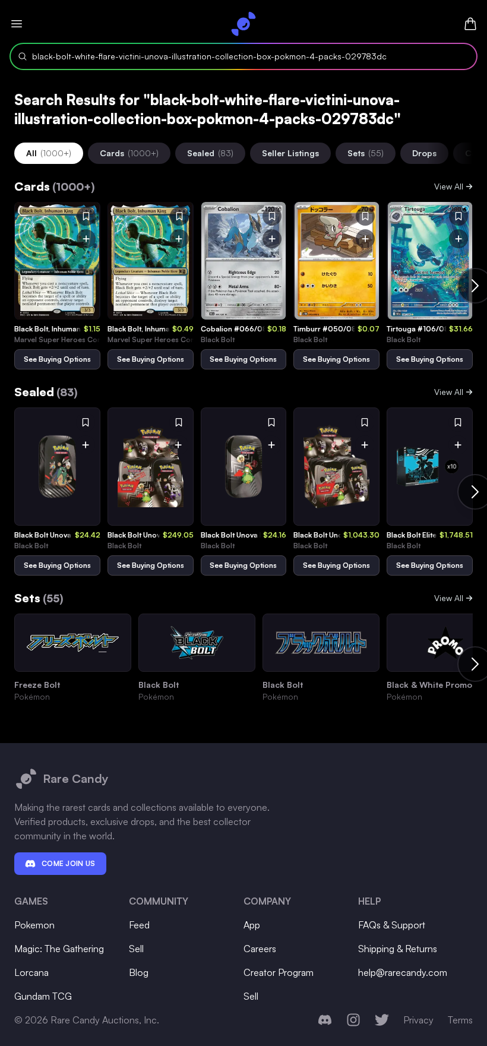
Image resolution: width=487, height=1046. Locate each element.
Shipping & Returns (397, 949)
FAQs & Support (391, 925)
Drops (424, 153)
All (48, 153)
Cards (129, 153)
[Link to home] (243, 24)
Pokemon (34, 925)
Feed (139, 925)
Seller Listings (290, 153)
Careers (260, 949)
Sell (136, 949)
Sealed (210, 153)
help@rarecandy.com (402, 972)
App (252, 925)
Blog (138, 972)
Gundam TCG (43, 996)
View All (448, 186)
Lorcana (31, 972)
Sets (365, 153)
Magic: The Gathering (59, 949)
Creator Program (279, 972)
